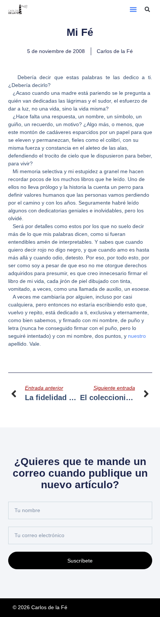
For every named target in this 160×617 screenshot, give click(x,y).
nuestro (137, 336)
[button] (133, 9)
